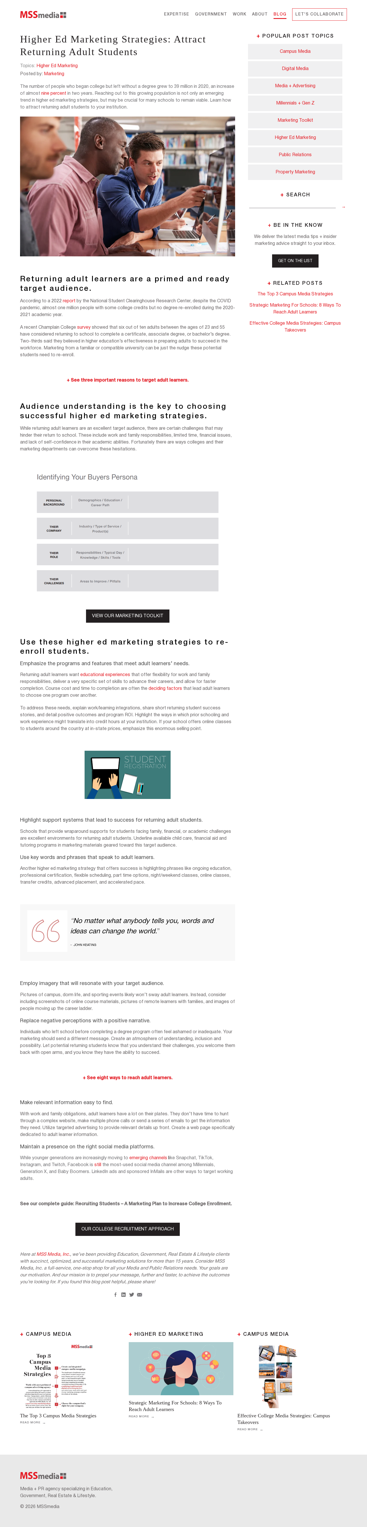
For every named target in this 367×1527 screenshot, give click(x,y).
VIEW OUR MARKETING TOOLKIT (127, 616)
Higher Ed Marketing (57, 66)
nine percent (53, 94)
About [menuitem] (260, 14)
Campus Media (295, 52)
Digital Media (295, 69)
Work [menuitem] (239, 14)
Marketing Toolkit (295, 121)
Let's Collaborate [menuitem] (319, 14)
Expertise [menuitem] (176, 14)
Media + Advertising (295, 86)
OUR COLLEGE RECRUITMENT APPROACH (127, 1229)
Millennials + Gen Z (295, 103)
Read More (30, 1422)
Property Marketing (295, 172)
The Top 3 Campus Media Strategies (58, 1415)
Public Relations (295, 155)
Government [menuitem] (211, 14)
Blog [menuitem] (280, 14)
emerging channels (148, 1158)
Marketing (54, 74)
